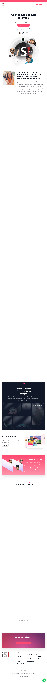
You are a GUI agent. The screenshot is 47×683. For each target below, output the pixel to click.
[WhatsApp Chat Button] (44, 680)
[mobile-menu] (44, 4)
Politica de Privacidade (23, 678)
